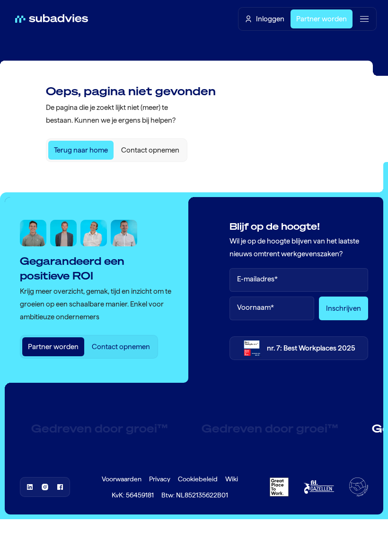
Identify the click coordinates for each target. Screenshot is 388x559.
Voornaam (255, 307)
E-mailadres (257, 279)
